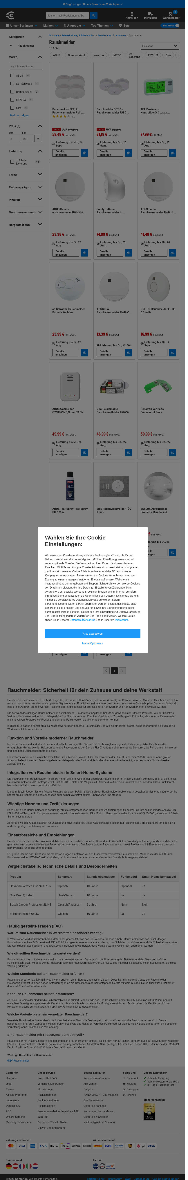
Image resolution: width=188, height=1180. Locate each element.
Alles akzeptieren (93, 633)
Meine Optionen (92, 643)
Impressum (121, 620)
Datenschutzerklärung (82, 620)
